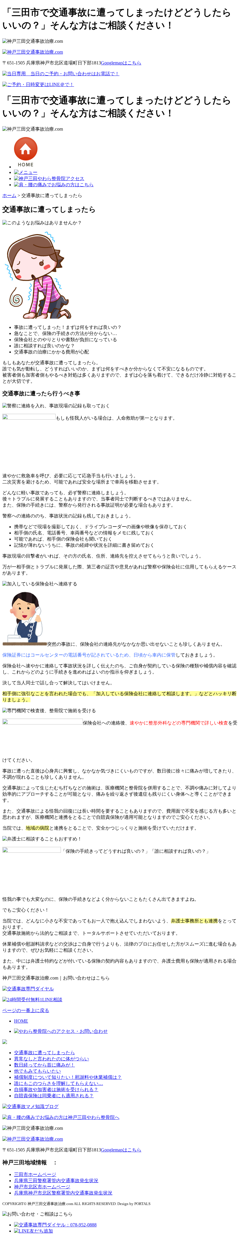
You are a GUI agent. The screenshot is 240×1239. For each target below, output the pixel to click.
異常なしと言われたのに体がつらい (51, 1058)
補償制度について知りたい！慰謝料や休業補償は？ (68, 1077)
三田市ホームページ (35, 1174)
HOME (21, 1020)
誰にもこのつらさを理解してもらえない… (58, 1083)
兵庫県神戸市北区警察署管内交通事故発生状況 (63, 1192)
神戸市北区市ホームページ (42, 1186)
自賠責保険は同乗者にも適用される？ (54, 1095)
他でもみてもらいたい (37, 1071)
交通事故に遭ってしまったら (44, 1052)
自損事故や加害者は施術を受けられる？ (56, 1089)
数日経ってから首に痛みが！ (44, 1064)
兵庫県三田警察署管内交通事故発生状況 (56, 1180)
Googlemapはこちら (121, 62)
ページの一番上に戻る (25, 1010)
